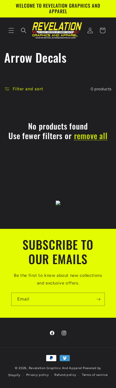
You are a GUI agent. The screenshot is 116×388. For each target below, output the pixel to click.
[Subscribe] (98, 299)
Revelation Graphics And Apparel (55, 368)
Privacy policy (37, 375)
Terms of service (95, 375)
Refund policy (65, 375)
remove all (91, 136)
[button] (11, 30)
